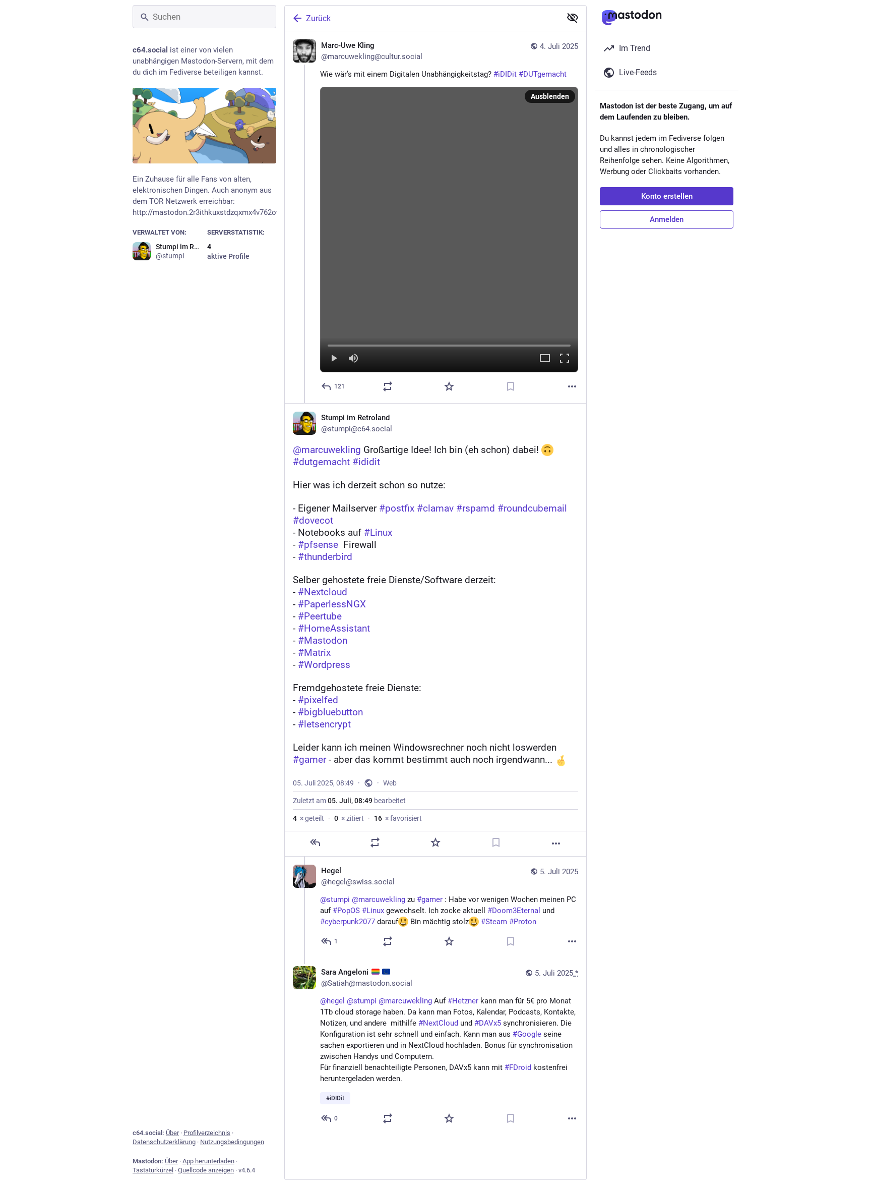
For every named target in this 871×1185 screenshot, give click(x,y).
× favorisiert (398, 818)
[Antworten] (315, 842)
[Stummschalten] (353, 359)
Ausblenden (550, 96)
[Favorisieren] (449, 386)
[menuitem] (449, 229)
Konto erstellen (667, 196)
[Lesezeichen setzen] (511, 386)
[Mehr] (572, 386)
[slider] (449, 343)
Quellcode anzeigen (206, 1170)
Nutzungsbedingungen (232, 1142)
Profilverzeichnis (206, 1133)
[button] (449, 229)
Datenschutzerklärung (164, 1142)
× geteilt (308, 818)
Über (172, 1133)
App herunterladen (208, 1161)
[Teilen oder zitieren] (388, 386)
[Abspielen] (333, 359)
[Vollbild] (564, 359)
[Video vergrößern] (544, 359)
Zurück (318, 18)
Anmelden (666, 219)
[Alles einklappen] (572, 18)
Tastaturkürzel (153, 1170)
